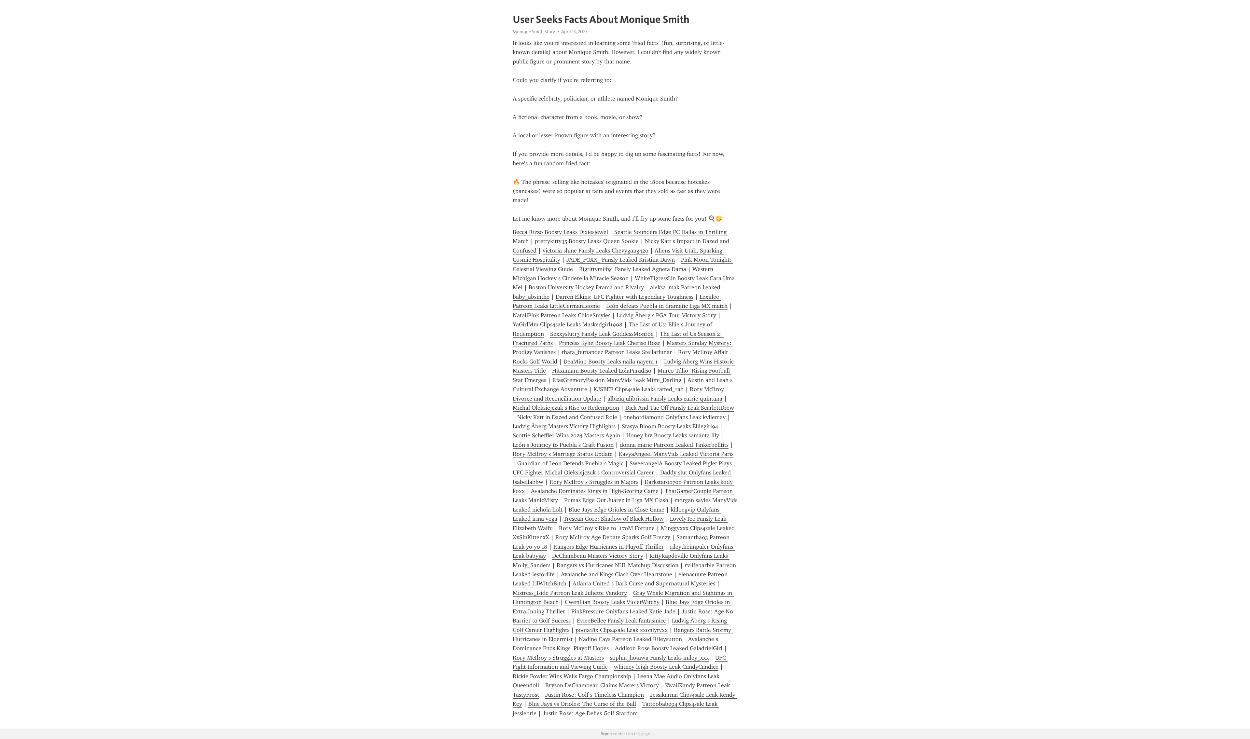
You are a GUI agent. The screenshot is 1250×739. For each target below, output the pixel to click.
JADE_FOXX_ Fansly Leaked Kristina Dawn (620, 259)
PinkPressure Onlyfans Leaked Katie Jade (623, 611)
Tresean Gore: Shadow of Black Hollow (613, 518)
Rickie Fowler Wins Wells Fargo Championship (572, 676)
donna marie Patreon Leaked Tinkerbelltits (674, 444)
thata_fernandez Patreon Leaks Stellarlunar (617, 352)
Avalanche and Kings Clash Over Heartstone (616, 574)
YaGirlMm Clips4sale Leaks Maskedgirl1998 (567, 324)
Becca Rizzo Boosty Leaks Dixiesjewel (560, 232)
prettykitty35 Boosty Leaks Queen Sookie (587, 241)
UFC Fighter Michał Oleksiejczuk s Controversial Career (583, 472)
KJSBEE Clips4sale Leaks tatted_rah (638, 389)
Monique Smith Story (534, 31)
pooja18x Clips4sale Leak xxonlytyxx (622, 630)
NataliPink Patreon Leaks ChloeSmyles (561, 315)
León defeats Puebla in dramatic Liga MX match (667, 305)
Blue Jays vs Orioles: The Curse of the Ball (582, 703)
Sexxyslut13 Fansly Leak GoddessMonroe (602, 333)
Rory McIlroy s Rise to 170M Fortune (607, 528)
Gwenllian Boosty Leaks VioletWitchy (612, 602)
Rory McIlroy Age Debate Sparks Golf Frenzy (612, 537)
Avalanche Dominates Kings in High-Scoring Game (595, 491)
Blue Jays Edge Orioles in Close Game (616, 509)
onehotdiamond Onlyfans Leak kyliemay (674, 417)
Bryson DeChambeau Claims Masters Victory (602, 685)
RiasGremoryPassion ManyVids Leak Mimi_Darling (616, 380)
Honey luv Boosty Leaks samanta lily (672, 435)
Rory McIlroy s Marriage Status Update (563, 454)
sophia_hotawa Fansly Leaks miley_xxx (659, 657)
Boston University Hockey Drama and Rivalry (586, 287)
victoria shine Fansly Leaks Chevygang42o (595, 250)
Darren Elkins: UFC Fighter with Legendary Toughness (624, 296)
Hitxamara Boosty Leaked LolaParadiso (601, 370)
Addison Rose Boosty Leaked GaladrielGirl (668, 648)
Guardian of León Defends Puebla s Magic (570, 463)
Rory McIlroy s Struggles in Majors (593, 482)
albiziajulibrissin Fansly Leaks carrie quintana (664, 398)
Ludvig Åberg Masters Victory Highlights (564, 426)
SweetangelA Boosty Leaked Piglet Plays (681, 463)
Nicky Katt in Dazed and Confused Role (567, 417)
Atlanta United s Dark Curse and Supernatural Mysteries (644, 583)
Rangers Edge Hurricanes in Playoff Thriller (608, 546)
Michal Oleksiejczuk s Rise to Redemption (566, 407)
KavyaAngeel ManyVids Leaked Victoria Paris (676, 454)
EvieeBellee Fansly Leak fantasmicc (621, 620)
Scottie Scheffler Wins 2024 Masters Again (566, 435)
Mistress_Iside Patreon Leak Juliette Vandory (570, 592)
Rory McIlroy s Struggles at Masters (558, 657)
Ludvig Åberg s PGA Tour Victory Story (666, 315)
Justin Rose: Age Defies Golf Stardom (590, 713)
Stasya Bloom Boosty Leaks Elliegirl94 (670, 426)
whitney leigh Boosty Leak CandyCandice (666, 666)
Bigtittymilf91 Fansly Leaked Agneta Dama (632, 269)
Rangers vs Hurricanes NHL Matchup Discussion (617, 565)
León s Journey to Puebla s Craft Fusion (563, 444)
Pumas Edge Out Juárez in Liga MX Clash (616, 500)
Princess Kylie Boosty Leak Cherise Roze (609, 343)
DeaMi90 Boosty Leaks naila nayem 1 (610, 361)
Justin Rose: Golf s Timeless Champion (594, 694)
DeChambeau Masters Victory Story (597, 555)
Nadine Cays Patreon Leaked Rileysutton (630, 639)
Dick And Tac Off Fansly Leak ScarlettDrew (679, 407)
